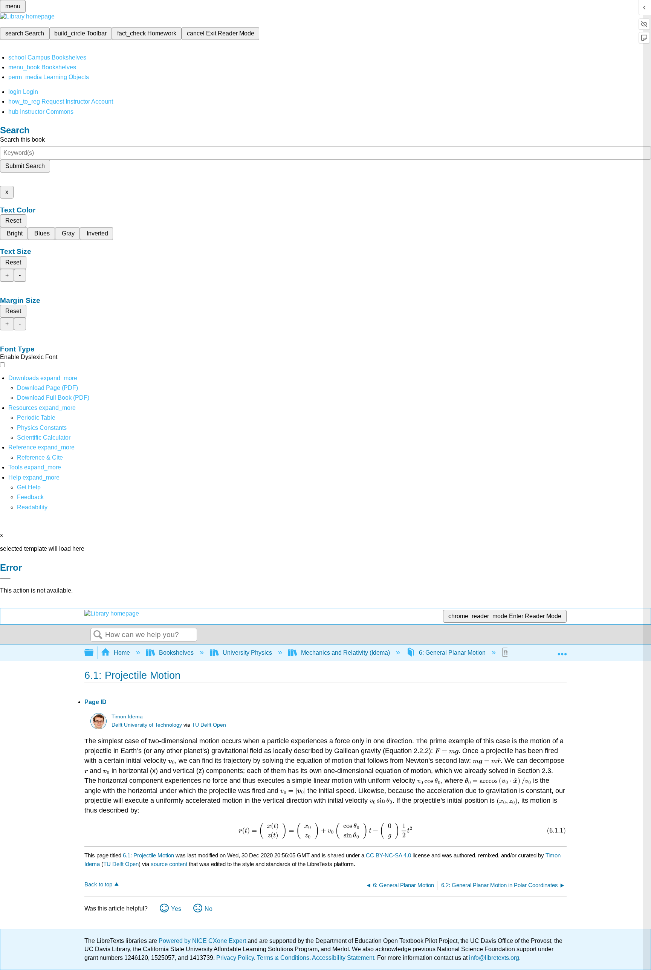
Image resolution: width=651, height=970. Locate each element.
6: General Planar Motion (452, 652)
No (208, 909)
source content (169, 864)
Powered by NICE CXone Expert (203, 941)
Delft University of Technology (147, 725)
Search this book (22, 139)
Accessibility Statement (343, 958)
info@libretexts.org (493, 958)
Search (97, 635)
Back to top (98, 884)
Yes (176, 909)
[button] (30, 497)
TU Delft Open (209, 725)
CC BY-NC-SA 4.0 (388, 855)
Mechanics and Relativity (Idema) (345, 652)
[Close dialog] (5, 578)
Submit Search (25, 166)
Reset (13, 220)
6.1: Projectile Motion (148, 855)
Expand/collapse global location (562, 650)
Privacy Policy (235, 958)
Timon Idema (127, 716)
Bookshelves (176, 652)
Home (121, 652)
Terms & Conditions (283, 958)
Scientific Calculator (43, 437)
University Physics (247, 652)
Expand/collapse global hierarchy (93, 653)
